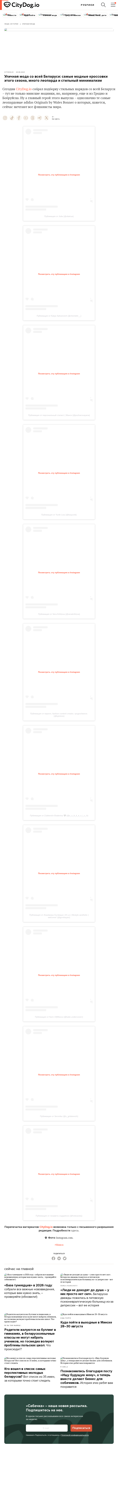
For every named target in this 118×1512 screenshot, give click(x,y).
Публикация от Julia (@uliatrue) (59, 216)
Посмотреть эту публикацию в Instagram (59, 175)
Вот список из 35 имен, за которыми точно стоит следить (29, 1375)
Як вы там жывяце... (13, 1325)
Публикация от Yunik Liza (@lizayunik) (59, 515)
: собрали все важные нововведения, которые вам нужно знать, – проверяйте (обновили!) (29, 1291)
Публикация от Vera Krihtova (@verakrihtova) (59, 614)
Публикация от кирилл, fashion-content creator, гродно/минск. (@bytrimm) (59, 714)
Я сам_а (64, 1367)
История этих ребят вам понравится (86, 1379)
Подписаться (81, 1428)
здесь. (75, 1230)
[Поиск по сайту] (103, 5)
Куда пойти (65, 1318)
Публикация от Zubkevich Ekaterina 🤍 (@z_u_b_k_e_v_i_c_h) (59, 815)
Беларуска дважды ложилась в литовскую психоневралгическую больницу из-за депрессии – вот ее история (86, 1297)
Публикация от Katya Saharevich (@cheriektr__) (59, 316)
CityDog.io (9, 72)
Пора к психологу (68, 1286)
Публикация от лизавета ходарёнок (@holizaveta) (59, 1216)
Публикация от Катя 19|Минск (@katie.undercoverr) (59, 1017)
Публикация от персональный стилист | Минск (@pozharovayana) (59, 415)
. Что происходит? (30, 1339)
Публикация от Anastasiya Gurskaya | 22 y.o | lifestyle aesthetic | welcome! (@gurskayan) (59, 916)
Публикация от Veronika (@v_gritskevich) (59, 1116)
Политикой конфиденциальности (75, 1435)
